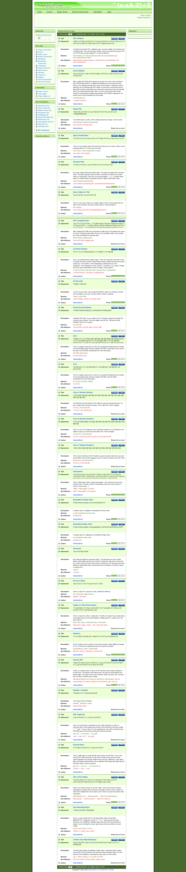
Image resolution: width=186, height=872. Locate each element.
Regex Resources (44, 68)
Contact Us (42, 75)
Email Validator (79, 71)
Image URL (77, 109)
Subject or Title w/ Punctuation (84, 605)
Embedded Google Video (82, 524)
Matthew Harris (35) (44, 110)
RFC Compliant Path (81, 221)
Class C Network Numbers (83, 445)
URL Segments (79, 714)
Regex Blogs (42, 94)
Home (39, 12)
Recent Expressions (45, 35)
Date (75, 336)
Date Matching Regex (81, 807)
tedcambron (78, 66)
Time (75, 364)
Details (114, 38)
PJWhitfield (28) (43, 115)
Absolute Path (78, 162)
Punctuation (77, 471)
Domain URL (78, 660)
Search (49, 12)
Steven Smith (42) (44, 108)
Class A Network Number (83, 392)
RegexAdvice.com (94, 870)
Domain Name (78, 745)
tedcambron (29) (43, 112)
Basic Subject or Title (81, 192)
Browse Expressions (80, 12)
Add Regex (97, 12)
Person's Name (79, 581)
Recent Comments (44, 81)
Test (121, 38)
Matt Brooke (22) (43, 119)
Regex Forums (43, 91)
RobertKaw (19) (43, 126)
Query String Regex (80, 135)
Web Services (42, 70)
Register (41, 77)
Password (77, 549)
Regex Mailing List (44, 96)
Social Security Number (82, 307)
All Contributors (44, 130)
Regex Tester (62, 12)
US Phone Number (80, 249)
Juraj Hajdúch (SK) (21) (46, 122)
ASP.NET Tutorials (108, 870)
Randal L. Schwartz (80, 690)
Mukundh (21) (42, 124)
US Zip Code (78, 281)
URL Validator (78, 38)
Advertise (41, 72)
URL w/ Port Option (80, 777)
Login (109, 12)
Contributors (42, 66)
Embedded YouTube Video (83, 500)
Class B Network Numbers (83, 419)
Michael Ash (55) (43, 106)
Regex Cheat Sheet (44, 50)
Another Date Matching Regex (84, 840)
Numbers (76, 633)
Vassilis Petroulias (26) (45, 117)
